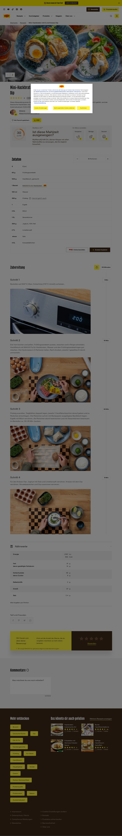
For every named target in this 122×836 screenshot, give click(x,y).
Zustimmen (83, 108)
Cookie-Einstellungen (41, 108)
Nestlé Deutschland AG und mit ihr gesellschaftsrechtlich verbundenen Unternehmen (58, 91)
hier (40, 101)
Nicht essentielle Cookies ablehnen (64, 108)
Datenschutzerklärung (40, 103)
